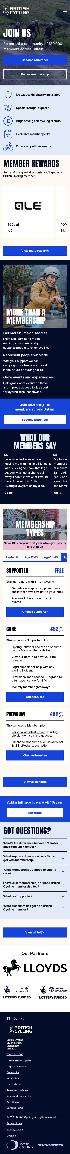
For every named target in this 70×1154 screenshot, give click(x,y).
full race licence (25, 680)
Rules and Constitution (19, 1096)
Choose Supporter (35, 611)
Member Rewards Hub (36, 650)
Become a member (35, 60)
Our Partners (14, 1084)
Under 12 (12, 557)
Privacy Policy (15, 1129)
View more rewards (35, 250)
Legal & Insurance (17, 1066)
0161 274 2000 (15, 1054)
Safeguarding (15, 1107)
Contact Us (13, 1072)
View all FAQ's (35, 932)
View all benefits (35, 781)
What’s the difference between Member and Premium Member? (31, 844)
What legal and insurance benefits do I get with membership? (29, 858)
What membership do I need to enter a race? (29, 871)
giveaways (42, 687)
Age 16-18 (51, 557)
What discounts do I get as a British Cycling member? (27, 907)
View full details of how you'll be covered (34, 658)
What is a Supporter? (17, 896)
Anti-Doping (13, 1102)
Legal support (21, 667)
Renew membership (35, 74)
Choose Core (35, 697)
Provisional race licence (28, 677)
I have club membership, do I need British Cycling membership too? (31, 884)
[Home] (16, 10)
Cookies (11, 1135)
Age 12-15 (31, 557)
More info (35, 812)
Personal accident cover (28, 732)
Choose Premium (35, 755)
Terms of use (14, 1123)
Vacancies (13, 1078)
